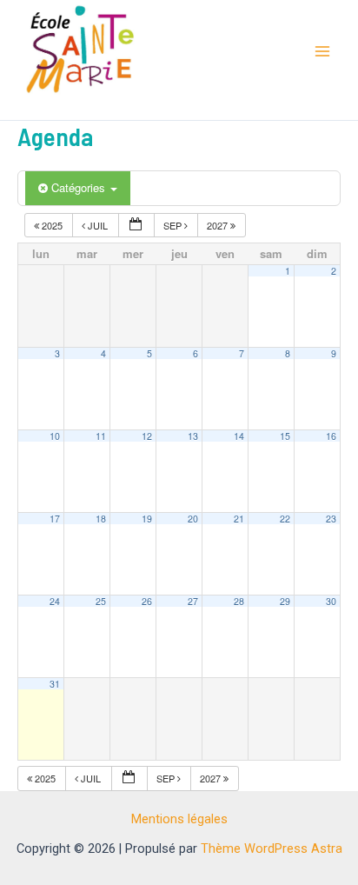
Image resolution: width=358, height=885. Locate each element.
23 (331, 518)
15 (285, 435)
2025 (52, 225)
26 (147, 601)
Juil (97, 225)
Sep (173, 225)
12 (147, 435)
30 (331, 601)
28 (239, 601)
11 (101, 435)
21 (239, 518)
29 (285, 601)
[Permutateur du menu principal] (322, 51)
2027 (218, 225)
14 (239, 435)
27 (193, 601)
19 (147, 518)
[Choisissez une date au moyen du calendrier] (136, 225)
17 (55, 518)
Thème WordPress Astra (271, 848)
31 (55, 683)
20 (193, 518)
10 (55, 435)
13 (193, 435)
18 (101, 518)
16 (331, 435)
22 (285, 518)
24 (55, 601)
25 (101, 601)
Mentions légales (179, 819)
